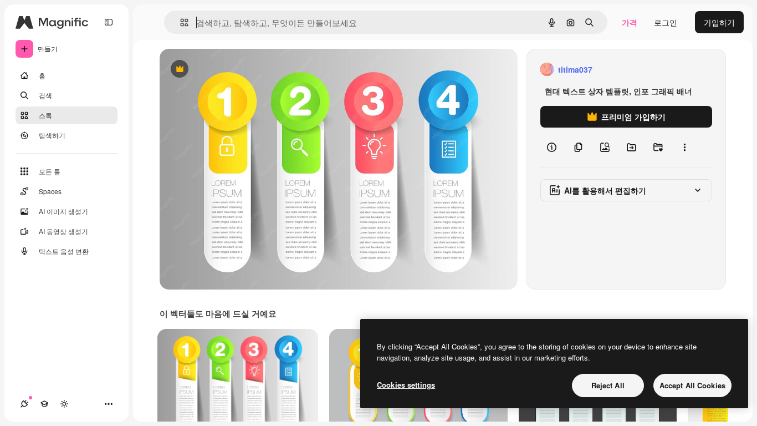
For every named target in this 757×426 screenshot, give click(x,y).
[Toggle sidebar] (108, 22)
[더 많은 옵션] (684, 147)
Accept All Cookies (692, 385)
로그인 (665, 22)
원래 (223, 69)
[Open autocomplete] (180, 22)
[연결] (24, 404)
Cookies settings (406, 384)
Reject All (608, 385)
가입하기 (719, 22)
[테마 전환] (64, 404)
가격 (629, 22)
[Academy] (44, 404)
